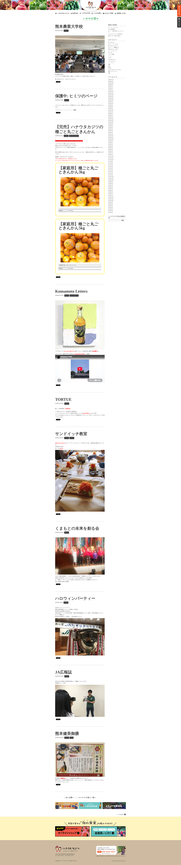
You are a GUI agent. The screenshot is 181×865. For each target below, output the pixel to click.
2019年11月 (110, 120)
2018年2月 (110, 152)
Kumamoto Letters (71, 291)
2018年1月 (110, 154)
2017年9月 (110, 161)
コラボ (71, 737)
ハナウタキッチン (112, 61)
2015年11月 (110, 198)
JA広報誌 (63, 672)
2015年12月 (111, 197)
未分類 (109, 67)
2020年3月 (110, 115)
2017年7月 (110, 164)
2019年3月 (110, 130)
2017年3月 (110, 171)
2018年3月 (110, 151)
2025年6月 (110, 88)
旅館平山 (63, 778)
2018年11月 (110, 137)
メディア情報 (111, 54)
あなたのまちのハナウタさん (114, 69)
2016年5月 (110, 188)
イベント (72, 437)
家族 (109, 66)
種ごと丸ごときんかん (74, 135)
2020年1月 (110, 117)
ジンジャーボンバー (74, 295)
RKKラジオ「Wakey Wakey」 (114, 35)
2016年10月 (111, 180)
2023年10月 (111, 100)
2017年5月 (110, 168)
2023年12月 (111, 96)
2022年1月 (110, 108)
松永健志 (94, 351)
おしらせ (66, 30)
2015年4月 (110, 210)
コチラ (61, 448)
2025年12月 (111, 79)
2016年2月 (110, 193)
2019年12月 (111, 118)
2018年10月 (111, 139)
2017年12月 (111, 156)
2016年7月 (110, 185)
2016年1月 (110, 195)
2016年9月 (110, 181)
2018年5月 (110, 147)
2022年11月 (110, 103)
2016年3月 (110, 192)
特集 (109, 73)
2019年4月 (110, 129)
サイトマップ (114, 860)
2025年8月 (110, 84)
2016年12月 (111, 176)
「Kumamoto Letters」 (80, 354)
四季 (109, 64)
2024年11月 (110, 93)
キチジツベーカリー (60, 443)
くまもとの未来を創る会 (77, 528)
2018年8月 (110, 142)
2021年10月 (111, 110)
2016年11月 (110, 178)
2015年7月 (110, 205)
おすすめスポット (112, 59)
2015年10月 (111, 200)
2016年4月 (110, 190)
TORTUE (63, 399)
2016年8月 (110, 183)
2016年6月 (110, 186)
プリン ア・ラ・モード (113, 27)
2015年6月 (110, 207)
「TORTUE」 (67, 408)
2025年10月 (111, 83)
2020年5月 (110, 113)
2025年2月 (110, 89)
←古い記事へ (69, 797)
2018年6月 (110, 146)
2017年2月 (110, 173)
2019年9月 (110, 123)
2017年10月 (111, 159)
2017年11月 (110, 158)
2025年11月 (110, 81)
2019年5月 (110, 127)
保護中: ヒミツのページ (76, 96)
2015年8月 (110, 204)
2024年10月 (111, 95)
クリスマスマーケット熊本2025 (115, 34)
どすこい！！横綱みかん (113, 47)
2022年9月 (110, 105)
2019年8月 (110, 125)
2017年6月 (110, 166)
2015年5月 (110, 209)
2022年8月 (110, 106)
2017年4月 (110, 169)
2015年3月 (110, 212)
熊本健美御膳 (67, 733)
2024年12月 (111, 91)
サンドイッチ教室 (71, 434)
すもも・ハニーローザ (113, 44)
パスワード (57, 109)
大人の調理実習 (111, 29)
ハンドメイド (111, 62)
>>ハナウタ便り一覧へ (87, 797)
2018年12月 (111, 135)
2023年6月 (110, 101)
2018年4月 (110, 149)
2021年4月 (110, 112)
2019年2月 (110, 132)
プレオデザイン (86, 413)
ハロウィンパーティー (75, 598)
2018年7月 (110, 144)
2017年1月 (110, 175)
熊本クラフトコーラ (112, 71)
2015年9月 (110, 202)
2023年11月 (110, 98)
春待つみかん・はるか (113, 49)
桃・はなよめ (111, 42)
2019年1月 (110, 134)
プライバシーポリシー (121, 860)
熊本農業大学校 (69, 26)
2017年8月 (110, 163)
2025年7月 (110, 86)
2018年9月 (110, 141)
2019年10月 (111, 122)
